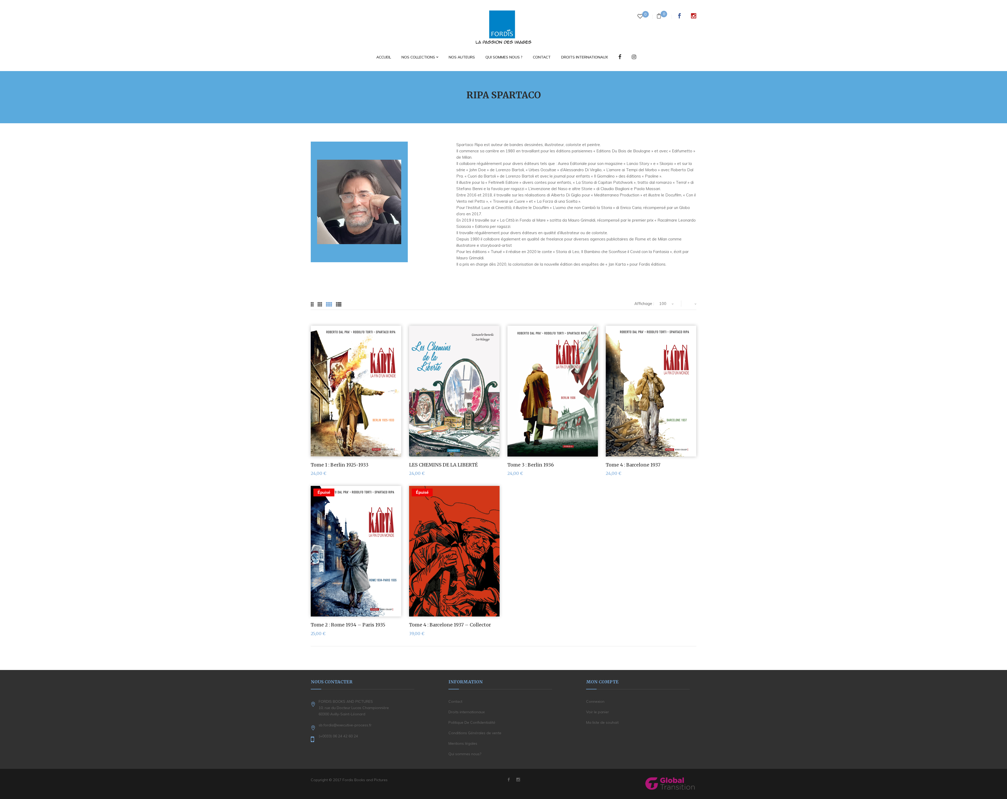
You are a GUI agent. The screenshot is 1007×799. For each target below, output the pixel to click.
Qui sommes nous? (464, 754)
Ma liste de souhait (602, 722)
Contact (455, 701)
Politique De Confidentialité (471, 722)
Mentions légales (462, 743)
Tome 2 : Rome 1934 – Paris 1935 (348, 625)
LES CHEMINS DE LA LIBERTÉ (443, 465)
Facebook (679, 15)
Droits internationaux (466, 712)
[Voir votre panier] (658, 16)
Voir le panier (597, 712)
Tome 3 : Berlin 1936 (530, 465)
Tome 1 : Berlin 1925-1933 (339, 465)
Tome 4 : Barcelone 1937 (633, 465)
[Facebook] (619, 57)
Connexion (595, 701)
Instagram (693, 15)
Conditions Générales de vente (474, 733)
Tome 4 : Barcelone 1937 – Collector (450, 625)
